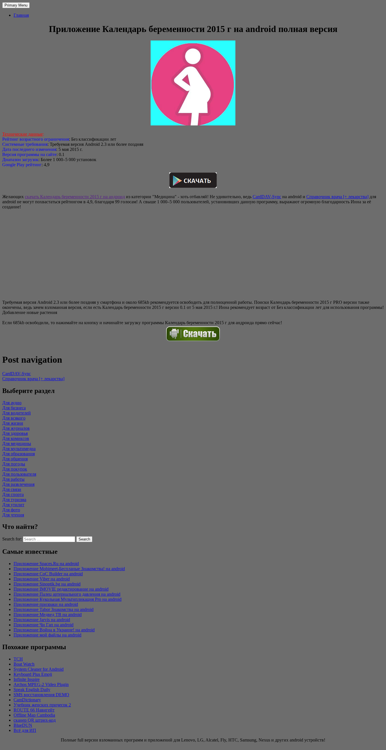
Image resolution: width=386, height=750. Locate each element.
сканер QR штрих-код (35, 720)
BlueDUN (23, 725)
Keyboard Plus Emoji (33, 674)
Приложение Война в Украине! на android (54, 629)
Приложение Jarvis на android (42, 619)
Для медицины (16, 443)
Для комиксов (15, 438)
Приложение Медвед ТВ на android (48, 614)
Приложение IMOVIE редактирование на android (61, 589)
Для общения (15, 458)
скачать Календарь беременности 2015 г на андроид (75, 196)
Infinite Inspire (27, 679)
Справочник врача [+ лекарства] (337, 196)
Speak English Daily (32, 689)
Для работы (13, 479)
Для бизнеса (14, 407)
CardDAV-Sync (267, 196)
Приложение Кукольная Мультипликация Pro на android (68, 599)
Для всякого (13, 418)
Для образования (18, 453)
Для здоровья (15, 433)
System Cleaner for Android (39, 669)
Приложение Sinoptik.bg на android (47, 584)
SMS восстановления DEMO (41, 694)
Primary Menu (16, 5)
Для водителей (16, 413)
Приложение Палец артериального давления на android (67, 594)
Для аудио (11, 402)
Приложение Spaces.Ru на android (46, 563)
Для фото (11, 509)
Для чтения (13, 514)
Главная (21, 15)
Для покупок (14, 469)
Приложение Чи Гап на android (43, 624)
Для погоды (13, 463)
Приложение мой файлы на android (47, 635)
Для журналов (16, 428)
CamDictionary (27, 699)
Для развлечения (18, 484)
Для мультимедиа (19, 448)
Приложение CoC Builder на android (48, 573)
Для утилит (13, 504)
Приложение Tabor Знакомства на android (54, 609)
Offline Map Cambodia (34, 715)
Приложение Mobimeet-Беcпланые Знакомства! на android (69, 568)
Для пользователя (19, 474)
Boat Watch (24, 664)
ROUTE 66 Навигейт (34, 710)
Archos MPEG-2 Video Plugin (41, 684)
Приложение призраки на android (46, 604)
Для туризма (14, 499)
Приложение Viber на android (42, 578)
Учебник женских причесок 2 (42, 704)
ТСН (18, 659)
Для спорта (13, 494)
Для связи (11, 489)
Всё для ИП (25, 730)
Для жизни (12, 423)
